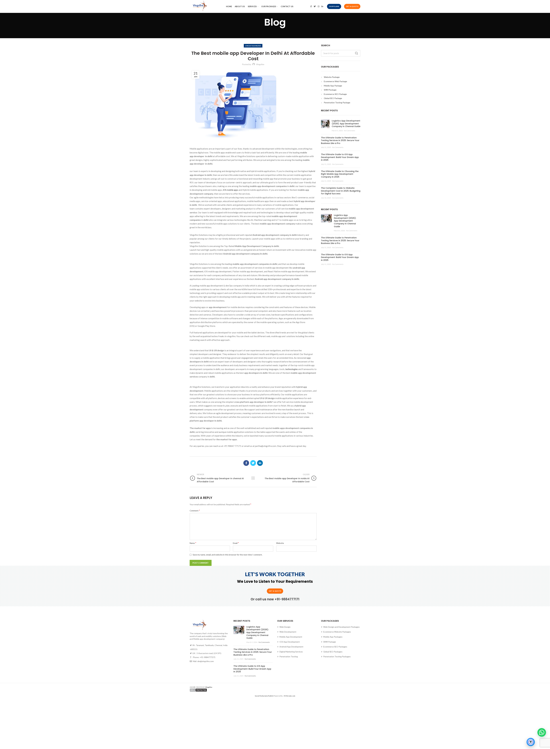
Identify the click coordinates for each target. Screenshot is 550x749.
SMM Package (330, 90)
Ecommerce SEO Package (335, 94)
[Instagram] (318, 6)
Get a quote (275, 591)
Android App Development (291, 646)
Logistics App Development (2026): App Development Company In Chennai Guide (346, 123)
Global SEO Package (333, 98)
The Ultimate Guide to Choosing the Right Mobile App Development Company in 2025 (340, 174)
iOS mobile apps (230, 190)
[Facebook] (311, 6)
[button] (541, 732)
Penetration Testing (288, 656)
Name (193, 543)
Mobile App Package (333, 85)
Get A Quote (352, 6)
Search (356, 53)
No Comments (349, 130)
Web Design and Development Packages (341, 627)
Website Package (332, 77)
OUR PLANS (334, 6)
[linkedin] (322, 6)
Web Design (284, 627)
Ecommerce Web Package (335, 81)
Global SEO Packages (332, 651)
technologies (291, 369)
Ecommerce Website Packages (337, 632)
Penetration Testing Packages (337, 656)
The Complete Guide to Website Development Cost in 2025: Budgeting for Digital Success (340, 191)
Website (280, 543)
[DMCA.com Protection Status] (231, 690)
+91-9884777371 (207, 657)
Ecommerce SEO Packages (335, 646)
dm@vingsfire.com (205, 661)
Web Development (287, 632)
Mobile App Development (290, 637)
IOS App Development (289, 642)
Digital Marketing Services (291, 651)
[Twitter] (315, 6)
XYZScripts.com (289, 696)
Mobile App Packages (332, 637)
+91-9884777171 (287, 599)
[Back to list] (253, 478)
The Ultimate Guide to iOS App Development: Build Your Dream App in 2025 (340, 157)
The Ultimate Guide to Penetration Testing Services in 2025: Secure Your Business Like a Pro (340, 140)
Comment (195, 510)
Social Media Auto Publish (264, 696)
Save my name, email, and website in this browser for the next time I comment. (227, 554)
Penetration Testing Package (337, 102)
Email (236, 543)
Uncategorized (253, 46)
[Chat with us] (531, 742)
